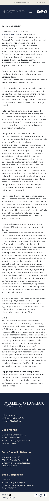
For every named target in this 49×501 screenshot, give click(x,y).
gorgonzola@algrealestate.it (21, 485)
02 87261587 (11, 466)
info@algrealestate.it (22, 2)
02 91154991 (10, 488)
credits (5, 495)
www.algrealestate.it (11, 34)
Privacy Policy (8, 498)
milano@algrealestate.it (19, 463)
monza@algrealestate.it (19, 440)
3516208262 (41, 2)
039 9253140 (11, 443)
